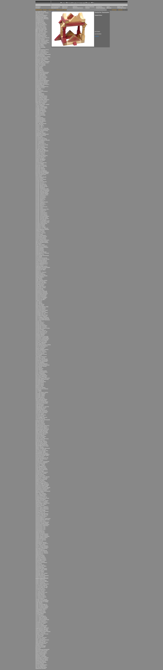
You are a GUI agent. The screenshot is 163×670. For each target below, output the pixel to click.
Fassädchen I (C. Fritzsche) (41, 228)
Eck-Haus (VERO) (39, 164)
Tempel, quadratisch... (40, 582)
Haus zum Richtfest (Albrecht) (42, 318)
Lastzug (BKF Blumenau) (41, 410)
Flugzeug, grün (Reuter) (41, 252)
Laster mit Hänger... (39, 405)
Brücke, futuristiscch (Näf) (41, 77)
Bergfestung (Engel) (40, 55)
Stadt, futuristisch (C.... (40, 549)
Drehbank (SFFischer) (40, 156)
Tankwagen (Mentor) (40, 574)
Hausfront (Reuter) (39, 329)
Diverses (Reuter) (39, 131)
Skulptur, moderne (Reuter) (41, 546)
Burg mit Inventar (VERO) (41, 96)
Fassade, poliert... (39, 208)
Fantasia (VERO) (39, 178)
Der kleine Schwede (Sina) (41, 130)
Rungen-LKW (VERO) (40, 499)
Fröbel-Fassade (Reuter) (41, 261)
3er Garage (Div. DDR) (40, 11)
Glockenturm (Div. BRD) (40, 283)
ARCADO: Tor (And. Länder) (41, 12)
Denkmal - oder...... (39, 127)
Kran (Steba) (38, 390)
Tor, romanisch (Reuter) (40, 597)
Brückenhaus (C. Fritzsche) (41, 81)
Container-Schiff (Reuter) (41, 106)
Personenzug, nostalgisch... (41, 462)
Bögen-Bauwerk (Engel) (41, 102)
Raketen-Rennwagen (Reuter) (42, 476)
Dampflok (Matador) (40, 112)
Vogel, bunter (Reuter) (40, 641)
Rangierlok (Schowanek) (41, 479)
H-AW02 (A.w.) (38, 300)
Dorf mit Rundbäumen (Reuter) (42, 140)
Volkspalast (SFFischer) (40, 643)
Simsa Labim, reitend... (40, 544)
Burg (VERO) (38, 92)
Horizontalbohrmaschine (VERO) (43, 344)
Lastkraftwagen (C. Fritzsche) (42, 406)
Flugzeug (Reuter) (39, 249)
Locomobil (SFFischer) (40, 415)
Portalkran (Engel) (39, 471)
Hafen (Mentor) (38, 303)
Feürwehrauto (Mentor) (40, 237)
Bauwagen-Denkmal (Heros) (42, 49)
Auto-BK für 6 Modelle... (40, 23)
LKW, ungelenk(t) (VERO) (41, 399)
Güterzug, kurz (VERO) (40, 298)
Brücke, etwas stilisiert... (40, 75)
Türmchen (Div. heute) (40, 623)
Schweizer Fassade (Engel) (41, 523)
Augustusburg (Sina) (40, 22)
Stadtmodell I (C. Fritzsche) (41, 551)
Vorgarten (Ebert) (39, 644)
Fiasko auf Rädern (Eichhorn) (42, 240)
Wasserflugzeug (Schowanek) (42, 649)
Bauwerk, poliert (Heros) (41, 53)
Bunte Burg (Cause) (40, 87)
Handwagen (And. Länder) (41, 312)
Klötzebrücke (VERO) (40, 387)
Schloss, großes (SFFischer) (41, 507)
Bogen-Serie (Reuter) (40, 64)
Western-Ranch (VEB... (40, 654)
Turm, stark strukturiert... (40, 620)
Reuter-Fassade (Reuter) (41, 490)
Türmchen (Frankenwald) (41, 625)
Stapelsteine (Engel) (40, 556)
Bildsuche (109, 8)
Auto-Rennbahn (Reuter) (41, 24)
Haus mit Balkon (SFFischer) (42, 317)
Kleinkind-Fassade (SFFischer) (42, 378)
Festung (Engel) (39, 234)
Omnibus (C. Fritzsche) (40, 449)
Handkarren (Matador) (40, 311)
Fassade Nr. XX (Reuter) (41, 181)
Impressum (64, 8)
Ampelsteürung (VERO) (40, 16)
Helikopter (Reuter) (39, 335)
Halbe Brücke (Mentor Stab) (41, 306)
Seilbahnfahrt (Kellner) (40, 538)
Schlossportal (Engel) (40, 510)
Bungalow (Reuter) (39, 85)
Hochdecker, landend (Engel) (42, 338)
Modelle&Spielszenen (78, 8)
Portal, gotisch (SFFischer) (41, 469)
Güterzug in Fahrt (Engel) (41, 297)
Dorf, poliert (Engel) (39, 146)
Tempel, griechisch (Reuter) (41, 581)
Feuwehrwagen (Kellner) (41, 236)
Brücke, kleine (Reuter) (40, 79)
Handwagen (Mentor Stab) (41, 315)
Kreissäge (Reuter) (39, 397)
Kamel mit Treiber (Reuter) (41, 359)
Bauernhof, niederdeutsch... (41, 41)
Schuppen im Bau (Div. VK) (41, 515)
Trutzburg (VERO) (39, 613)
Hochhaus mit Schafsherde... (42, 340)
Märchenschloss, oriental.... (41, 442)
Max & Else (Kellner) (40, 423)
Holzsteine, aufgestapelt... (41, 342)
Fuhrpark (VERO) (39, 265)
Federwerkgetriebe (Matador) (42, 229)
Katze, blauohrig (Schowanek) (42, 365)
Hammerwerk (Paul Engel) (41, 310)
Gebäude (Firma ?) (39, 273)
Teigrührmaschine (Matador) (42, 575)
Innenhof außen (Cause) (41, 354)
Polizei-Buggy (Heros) (40, 466)
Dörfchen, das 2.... (39, 161)
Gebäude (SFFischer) (40, 274)
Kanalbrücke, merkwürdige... (42, 360)
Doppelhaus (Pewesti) (40, 135)
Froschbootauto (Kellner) (41, 260)
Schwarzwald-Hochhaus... (41, 516)
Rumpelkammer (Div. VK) (41, 497)
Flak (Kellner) (38, 243)
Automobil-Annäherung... (41, 28)
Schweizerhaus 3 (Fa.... (40, 529)
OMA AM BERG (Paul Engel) (42, 446)
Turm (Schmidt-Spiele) (40, 616)
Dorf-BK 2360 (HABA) (40, 149)
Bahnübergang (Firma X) (41, 35)
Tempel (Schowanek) (40, 576)
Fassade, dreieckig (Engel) (41, 192)
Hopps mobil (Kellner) (40, 343)
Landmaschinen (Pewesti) (41, 403)
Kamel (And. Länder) (40, 358)
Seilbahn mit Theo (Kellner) (41, 535)
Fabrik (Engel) (38, 175)
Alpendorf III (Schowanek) (41, 15)
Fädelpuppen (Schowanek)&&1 (42, 267)
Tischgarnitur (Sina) (40, 588)
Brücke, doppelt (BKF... (40, 74)
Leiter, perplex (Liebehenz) (41, 411)
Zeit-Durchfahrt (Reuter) (40, 662)
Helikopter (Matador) (40, 334)
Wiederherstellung (100, 8)
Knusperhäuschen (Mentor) (41, 388)
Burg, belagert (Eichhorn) (41, 97)
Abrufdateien (99, 6)
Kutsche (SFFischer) (40, 398)
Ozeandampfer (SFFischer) (41, 453)
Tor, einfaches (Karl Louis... (41, 592)
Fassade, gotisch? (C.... (40, 199)
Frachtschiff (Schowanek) (41, 258)
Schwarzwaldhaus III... (40, 517)
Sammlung (37, 6)
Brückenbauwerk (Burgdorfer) (42, 80)
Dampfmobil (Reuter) (40, 120)
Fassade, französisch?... (41, 196)
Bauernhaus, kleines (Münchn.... (42, 37)
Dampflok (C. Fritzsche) (40, 111)
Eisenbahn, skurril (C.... (40, 169)
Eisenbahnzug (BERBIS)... (41, 171)
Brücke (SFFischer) (39, 71)
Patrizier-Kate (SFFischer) (41, 459)
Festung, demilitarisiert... (41, 235)
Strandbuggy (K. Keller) (40, 560)
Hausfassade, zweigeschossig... (42, 328)
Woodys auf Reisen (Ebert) (41, 660)
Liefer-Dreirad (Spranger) (41, 412)
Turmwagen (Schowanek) (41, 622)
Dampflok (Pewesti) (39, 114)
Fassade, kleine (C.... (40, 205)
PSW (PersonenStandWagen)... (42, 454)
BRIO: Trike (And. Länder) (41, 31)
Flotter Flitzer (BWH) (40, 244)
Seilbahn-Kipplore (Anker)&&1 (42, 536)
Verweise (87, 8)
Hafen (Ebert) (38, 302)
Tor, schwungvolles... (40, 598)
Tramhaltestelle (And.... (40, 610)
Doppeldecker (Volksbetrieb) (42, 134)
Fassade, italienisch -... (40, 203)
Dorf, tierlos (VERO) (40, 148)
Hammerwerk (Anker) (40, 309)
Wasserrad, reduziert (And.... (42, 650)
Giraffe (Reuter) (39, 279)
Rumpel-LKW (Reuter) (40, 496)
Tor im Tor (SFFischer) (40, 590)
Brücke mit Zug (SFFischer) (41, 73)
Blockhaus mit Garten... (40, 60)
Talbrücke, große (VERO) (41, 569)
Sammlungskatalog (55, 6)
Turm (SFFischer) (39, 615)
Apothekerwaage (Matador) (41, 17)
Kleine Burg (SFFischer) (41, 377)
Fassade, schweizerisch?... (41, 212)
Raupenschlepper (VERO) (41, 482)
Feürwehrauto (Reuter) (40, 239)
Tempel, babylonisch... (40, 579)
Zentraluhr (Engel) (39, 663)
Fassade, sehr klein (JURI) (41, 217)
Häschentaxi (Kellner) (40, 350)
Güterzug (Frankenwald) (41, 294)
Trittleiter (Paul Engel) (40, 611)
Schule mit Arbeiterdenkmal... (42, 513)
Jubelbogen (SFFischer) (41, 356)
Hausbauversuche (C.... (40, 324)
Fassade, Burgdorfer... (40, 187)
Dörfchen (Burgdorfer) (40, 159)
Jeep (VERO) (38, 355)
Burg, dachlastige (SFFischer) (42, 99)
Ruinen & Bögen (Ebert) (41, 494)
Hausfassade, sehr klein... (41, 327)
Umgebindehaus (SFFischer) (42, 628)
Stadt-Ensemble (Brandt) (41, 550)
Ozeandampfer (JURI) (40, 452)
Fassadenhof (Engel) (40, 224)
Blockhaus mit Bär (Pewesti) (41, 59)
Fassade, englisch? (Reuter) (42, 193)
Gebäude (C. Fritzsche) (40, 272)
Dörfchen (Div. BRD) (40, 160)
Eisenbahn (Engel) (39, 167)
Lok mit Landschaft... (40, 416)
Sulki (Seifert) (38, 563)
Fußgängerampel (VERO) (41, 266)
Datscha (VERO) (39, 122)
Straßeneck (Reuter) (40, 561)
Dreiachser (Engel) (39, 158)
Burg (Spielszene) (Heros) (41, 91)
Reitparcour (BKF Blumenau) (42, 484)
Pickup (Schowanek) (40, 463)
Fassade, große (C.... (40, 200)
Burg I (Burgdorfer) (39, 93)
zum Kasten (97, 31)
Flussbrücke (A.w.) (39, 254)
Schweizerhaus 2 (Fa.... (40, 526)
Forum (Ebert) (38, 256)
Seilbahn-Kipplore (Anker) (41, 537)
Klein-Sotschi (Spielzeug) (41, 375)
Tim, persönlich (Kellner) (41, 585)
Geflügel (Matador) (39, 277)
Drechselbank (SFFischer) (41, 155)
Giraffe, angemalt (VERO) (41, 280)
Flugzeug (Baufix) (39, 248)
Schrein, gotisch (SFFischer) (41, 511)
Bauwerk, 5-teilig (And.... (41, 51)
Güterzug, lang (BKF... (40, 299)
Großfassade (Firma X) (40, 286)
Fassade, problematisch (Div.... (42, 209)
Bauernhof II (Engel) (40, 39)
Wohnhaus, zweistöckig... (41, 656)
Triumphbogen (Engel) (40, 612)
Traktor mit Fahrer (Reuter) (41, 605)
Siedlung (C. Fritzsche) (40, 540)
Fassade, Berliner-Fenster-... (42, 186)
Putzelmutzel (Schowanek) (41, 472)
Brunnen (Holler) (39, 66)
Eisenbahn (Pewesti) (40, 168)
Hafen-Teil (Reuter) (39, 304)
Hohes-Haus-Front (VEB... (41, 341)
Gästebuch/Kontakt (89, 6)
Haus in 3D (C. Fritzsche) (41, 316)
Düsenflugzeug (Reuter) (41, 162)
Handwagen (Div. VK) (40, 313)
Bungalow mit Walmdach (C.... (42, 86)
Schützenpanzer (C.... (40, 530)
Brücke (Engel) (38, 67)
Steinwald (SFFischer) (40, 557)
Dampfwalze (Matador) (40, 121)
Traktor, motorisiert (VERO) (41, 607)
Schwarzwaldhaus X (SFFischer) (43, 518)
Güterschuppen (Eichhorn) (41, 293)
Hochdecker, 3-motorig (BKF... (42, 337)
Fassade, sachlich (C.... (40, 211)
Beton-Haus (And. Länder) (41, 58)
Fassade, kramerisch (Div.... (41, 206)
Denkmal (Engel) (39, 124)
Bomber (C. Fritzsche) (40, 65)
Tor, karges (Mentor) (40, 594)
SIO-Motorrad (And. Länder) (41, 500)
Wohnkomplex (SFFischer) (41, 659)
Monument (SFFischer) (40, 436)
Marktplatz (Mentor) (39, 421)
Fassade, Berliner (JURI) (41, 185)
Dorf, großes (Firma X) (40, 143)
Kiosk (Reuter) (38, 367)
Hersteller (37, 8)
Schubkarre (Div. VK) (40, 512)
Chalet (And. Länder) (40, 103)
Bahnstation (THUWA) (40, 34)
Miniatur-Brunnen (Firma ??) (42, 428)
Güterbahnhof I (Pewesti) (41, 291)
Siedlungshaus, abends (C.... (42, 543)
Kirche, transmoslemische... (41, 372)
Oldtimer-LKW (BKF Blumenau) (42, 448)
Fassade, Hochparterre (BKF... (42, 189)
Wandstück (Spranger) (40, 645)
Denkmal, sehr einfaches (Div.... (42, 129)
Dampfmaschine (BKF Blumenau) (40, 116)
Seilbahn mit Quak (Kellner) (41, 534)
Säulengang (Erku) (39, 567)
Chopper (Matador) (39, 105)
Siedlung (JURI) (39, 541)
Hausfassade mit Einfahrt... (41, 325)
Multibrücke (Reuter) (40, 440)
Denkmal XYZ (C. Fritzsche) (41, 128)
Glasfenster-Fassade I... (40, 281)
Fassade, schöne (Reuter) (41, 215)
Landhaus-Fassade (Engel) (41, 402)
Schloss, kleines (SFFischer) (42, 509)
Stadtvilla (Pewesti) (39, 555)
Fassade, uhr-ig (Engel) (40, 219)
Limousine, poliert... (39, 413)
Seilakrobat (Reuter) (40, 532)
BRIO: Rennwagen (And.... (41, 29)
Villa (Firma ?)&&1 (39, 635)
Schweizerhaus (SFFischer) (41, 525)
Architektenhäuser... (40, 20)
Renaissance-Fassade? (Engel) (42, 487)
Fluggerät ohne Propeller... (41, 246)
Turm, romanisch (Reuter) (41, 618)
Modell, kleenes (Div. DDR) (41, 432)
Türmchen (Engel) (39, 624)
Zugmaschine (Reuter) (40, 668)
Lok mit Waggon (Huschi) (41, 417)
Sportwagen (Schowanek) (41, 548)
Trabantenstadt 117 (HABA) (41, 601)
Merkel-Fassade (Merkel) (41, 427)
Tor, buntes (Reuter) (40, 591)
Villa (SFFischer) (39, 636)
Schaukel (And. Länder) (40, 504)
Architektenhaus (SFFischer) (42, 18)
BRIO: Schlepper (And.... (41, 30)
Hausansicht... (38, 321)
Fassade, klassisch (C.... (41, 204)
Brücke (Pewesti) (39, 70)
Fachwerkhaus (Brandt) (40, 177)
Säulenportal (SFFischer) (41, 568)
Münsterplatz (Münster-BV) (41, 444)
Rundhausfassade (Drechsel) (42, 498)
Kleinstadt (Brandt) (39, 380)
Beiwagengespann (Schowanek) (43, 54)
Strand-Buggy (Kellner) (40, 559)
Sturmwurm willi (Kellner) (41, 562)
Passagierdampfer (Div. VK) (41, 457)
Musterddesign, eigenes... (41, 441)
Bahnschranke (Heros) (40, 33)
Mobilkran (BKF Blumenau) (41, 430)
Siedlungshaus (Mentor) (41, 542)
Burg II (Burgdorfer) (39, 95)
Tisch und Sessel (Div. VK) (41, 586)
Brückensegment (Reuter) (41, 83)
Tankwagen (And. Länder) (41, 573)
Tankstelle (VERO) (39, 572)
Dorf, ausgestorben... (40, 141)
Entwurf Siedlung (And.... (41, 174)
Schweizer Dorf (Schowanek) (42, 522)
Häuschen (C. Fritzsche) (41, 352)
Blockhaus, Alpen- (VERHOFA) (42, 61)
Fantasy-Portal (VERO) (40, 179)
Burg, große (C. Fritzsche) (41, 100)
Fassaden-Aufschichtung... (41, 223)
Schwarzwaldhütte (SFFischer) (42, 519)
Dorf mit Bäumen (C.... (40, 137)
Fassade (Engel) (39, 180)
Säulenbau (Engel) (39, 565)
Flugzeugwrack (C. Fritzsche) (42, 253)
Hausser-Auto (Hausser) (41, 333)
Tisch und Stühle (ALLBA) (41, 587)
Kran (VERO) (38, 391)
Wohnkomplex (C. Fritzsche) (41, 657)
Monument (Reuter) (39, 435)
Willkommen (65, 6)
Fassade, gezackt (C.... (40, 198)
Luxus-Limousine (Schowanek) (42, 419)
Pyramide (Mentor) (39, 474)
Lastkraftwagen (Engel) (40, 407)
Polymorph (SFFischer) (40, 467)
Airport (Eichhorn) (39, 14)
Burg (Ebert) (38, 89)
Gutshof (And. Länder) (40, 287)
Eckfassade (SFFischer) (40, 165)
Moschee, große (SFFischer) (42, 438)
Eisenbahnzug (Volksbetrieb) (42, 172)
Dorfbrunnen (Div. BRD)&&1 (41, 150)
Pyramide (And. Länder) (41, 473)
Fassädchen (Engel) (40, 225)
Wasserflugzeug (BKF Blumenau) (40, 647)
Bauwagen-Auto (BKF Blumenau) (40, 48)
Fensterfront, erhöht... (40, 231)
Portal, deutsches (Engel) (41, 468)
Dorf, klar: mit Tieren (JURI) (41, 145)
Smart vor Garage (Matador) (41, 547)
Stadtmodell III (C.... (39, 554)
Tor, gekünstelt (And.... (40, 593)
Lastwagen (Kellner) (40, 409)
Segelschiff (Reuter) (40, 531)
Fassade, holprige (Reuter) (41, 202)
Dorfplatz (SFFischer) (40, 152)
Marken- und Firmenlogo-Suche (121, 7)
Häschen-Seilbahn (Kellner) (41, 349)
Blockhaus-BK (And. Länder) (42, 62)
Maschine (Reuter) (39, 422)
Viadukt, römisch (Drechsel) (41, 634)
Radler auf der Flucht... (40, 475)
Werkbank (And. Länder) (41, 651)
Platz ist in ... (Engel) (40, 465)
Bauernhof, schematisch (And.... (42, 42)
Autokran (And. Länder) (40, 27)
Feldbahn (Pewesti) (39, 230)
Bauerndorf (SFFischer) (40, 36)
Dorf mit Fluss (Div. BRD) (41, 139)
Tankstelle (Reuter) (39, 570)
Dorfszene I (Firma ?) (40, 154)
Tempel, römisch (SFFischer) (42, 584)
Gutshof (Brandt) (39, 288)
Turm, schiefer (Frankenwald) (42, 619)
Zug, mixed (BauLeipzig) (41, 667)
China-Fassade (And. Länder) (42, 104)
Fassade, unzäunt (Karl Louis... (42, 222)
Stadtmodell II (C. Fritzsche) (41, 553)
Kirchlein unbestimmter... (41, 374)
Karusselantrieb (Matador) (41, 363)
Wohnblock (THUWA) (40, 655)
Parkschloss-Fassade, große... (42, 455)
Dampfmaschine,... (39, 117)
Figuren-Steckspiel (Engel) (41, 241)
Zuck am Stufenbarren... (40, 666)
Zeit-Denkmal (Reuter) (40, 661)
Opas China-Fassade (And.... (42, 450)
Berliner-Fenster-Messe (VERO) (42, 56)
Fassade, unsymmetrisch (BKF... (42, 221)
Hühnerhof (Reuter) (39, 353)
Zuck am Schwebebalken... (41, 664)
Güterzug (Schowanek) (40, 296)
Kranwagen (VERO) (40, 394)
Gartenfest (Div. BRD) (40, 269)
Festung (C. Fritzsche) (40, 233)
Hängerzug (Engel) (39, 348)
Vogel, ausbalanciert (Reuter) (42, 640)
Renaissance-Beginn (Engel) (42, 485)
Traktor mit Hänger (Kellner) (41, 606)
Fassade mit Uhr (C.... (40, 183)
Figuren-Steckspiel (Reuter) (41, 242)
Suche (108, 6)
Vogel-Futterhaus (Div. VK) (41, 642)
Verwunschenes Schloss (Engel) (42, 631)
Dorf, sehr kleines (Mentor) (41, 147)
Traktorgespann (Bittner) (41, 609)
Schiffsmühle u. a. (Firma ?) (41, 506)
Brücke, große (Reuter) (40, 78)
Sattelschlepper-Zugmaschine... (42, 503)
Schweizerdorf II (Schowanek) (42, 524)
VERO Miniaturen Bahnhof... (41, 629)
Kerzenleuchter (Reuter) (41, 366)
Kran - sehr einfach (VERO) (41, 392)
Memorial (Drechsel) (40, 424)
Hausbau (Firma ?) (39, 322)
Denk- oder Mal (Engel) (40, 123)
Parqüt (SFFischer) (39, 456)
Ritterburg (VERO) (39, 492)
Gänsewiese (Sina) (39, 290)
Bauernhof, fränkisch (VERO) (42, 40)
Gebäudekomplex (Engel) (41, 275)
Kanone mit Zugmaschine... (41, 361)
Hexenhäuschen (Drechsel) (41, 336)
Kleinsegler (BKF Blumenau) (42, 379)
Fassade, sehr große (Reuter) (42, 216)
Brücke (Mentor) (39, 68)
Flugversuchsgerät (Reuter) (41, 247)
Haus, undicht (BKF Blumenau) (42, 319)
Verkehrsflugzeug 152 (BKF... (42, 630)
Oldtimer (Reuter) (39, 447)
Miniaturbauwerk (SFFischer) (42, 429)
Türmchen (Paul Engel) (40, 626)
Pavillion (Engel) (39, 460)
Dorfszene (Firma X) (40, 153)
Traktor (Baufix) (39, 603)
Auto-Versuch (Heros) (40, 26)
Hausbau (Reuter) (39, 323)
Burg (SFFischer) (39, 90)
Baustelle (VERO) (39, 45)
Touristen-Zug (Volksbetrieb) (41, 600)
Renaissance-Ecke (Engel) (41, 486)
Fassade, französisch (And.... (42, 194)
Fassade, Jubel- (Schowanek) (42, 190)
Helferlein (75, 6)
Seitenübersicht (54, 8)
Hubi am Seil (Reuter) (40, 347)
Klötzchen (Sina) (39, 386)
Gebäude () (38, 271)
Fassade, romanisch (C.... (41, 210)
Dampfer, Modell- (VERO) (41, 108)
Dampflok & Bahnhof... (40, 109)
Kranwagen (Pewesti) (40, 393)
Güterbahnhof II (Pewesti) (41, 292)
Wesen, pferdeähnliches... (41, 653)
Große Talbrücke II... (40, 285)
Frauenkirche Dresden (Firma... (42, 259)
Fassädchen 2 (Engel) (40, 227)
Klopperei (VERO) (39, 385)
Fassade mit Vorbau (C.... (41, 184)
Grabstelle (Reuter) (39, 284)
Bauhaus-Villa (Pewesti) (41, 43)
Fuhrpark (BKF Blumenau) (41, 263)
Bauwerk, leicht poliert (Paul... (42, 52)
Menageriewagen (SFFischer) (42, 425)
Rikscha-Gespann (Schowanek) (42, 491)
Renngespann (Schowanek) (41, 488)
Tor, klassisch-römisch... (40, 595)
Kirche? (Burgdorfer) (40, 373)
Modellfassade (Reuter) (40, 434)
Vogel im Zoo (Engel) (40, 638)
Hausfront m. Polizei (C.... (41, 330)
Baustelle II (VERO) (39, 46)
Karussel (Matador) (39, 362)
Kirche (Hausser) (39, 368)
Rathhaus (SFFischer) (40, 481)
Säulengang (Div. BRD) (40, 566)
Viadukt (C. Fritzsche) (40, 632)
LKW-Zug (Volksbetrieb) (40, 400)
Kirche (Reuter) (39, 369)
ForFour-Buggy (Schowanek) (42, 255)
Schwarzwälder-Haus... (40, 521)
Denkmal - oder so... (40, 125)
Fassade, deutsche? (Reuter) (42, 191)
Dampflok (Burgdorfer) (40, 110)
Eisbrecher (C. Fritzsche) (41, 166)
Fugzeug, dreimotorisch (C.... (42, 262)
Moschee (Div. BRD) (40, 437)
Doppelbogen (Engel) (40, 133)
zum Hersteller (98, 34)
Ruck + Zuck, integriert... (41, 493)
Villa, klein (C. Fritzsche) (41, 637)
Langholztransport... (40, 404)
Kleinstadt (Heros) (39, 382)
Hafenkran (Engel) (39, 305)
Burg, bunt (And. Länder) (41, 98)
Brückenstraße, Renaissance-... (42, 84)
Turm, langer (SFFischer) (41, 617)
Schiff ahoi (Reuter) (39, 505)
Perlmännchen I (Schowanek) (42, 461)
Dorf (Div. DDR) (39, 136)
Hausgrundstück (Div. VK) (41, 331)
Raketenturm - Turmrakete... (41, 478)
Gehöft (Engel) (38, 278)
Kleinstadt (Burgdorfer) (40, 381)
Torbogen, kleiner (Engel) (41, 599)
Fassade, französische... (41, 197)
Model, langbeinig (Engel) (41, 431)
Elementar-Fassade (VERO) (41, 173)
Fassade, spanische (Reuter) (42, 218)
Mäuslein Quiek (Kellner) (41, 443)
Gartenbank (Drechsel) (40, 268)
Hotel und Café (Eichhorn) (41, 346)
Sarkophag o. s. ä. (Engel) (41, 501)
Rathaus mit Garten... (40, 480)
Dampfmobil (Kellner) (40, 118)
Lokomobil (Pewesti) (40, 418)
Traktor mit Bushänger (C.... (41, 604)
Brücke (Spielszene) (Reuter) (42, 72)
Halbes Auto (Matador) (40, 308)
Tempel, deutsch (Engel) (41, 580)
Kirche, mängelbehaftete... (41, 371)
